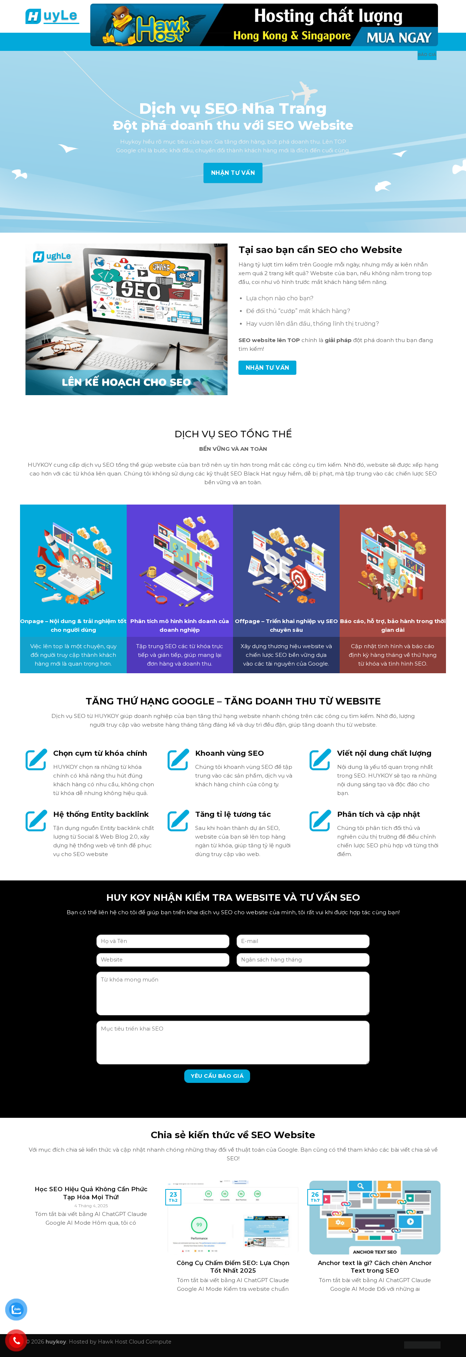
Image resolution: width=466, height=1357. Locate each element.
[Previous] (24, 1246)
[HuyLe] (52, 16)
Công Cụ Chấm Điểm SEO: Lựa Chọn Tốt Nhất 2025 (233, 1266)
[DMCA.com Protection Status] (422, 1344)
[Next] (442, 1246)
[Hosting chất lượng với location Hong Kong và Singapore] (264, 25)
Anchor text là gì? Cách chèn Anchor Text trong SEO (375, 1266)
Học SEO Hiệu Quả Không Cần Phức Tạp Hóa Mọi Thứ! (91, 1193)
